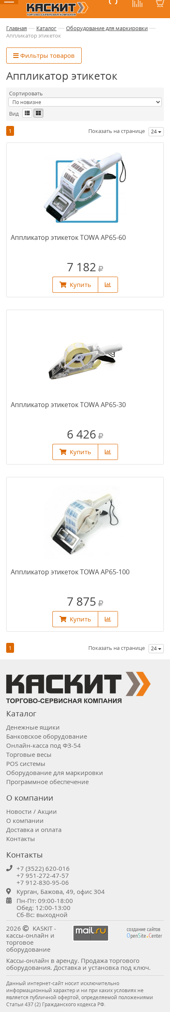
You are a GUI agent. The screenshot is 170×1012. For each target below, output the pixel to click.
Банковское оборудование (46, 736)
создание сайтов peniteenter (144, 932)
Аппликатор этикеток (33, 35)
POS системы (25, 763)
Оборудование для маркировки (107, 28)
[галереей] (38, 113)
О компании (25, 820)
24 (154, 131)
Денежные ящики (33, 727)
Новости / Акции (31, 811)
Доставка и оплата (33, 829)
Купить (80, 284)
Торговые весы (29, 754)
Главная (16, 28)
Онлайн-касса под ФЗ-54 (43, 745)
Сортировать (26, 93)
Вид (14, 114)
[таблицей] (27, 113)
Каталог (46, 28)
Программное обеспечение (47, 781)
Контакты (20, 838)
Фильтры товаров (47, 55)
